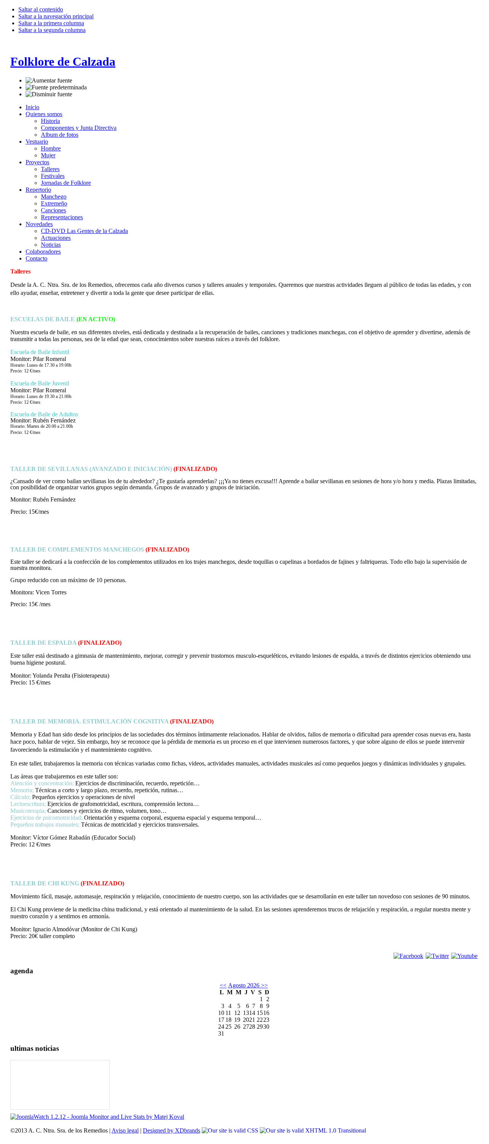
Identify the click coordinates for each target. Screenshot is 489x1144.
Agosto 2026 (243, 985)
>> (263, 985)
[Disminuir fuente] (49, 94)
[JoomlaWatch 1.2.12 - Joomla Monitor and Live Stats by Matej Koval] (97, 1116)
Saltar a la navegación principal (56, 16)
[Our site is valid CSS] (231, 1130)
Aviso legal (125, 1130)
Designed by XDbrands (171, 1130)
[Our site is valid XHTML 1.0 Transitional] (313, 1130)
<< (223, 985)
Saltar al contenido (40, 9)
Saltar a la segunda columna (52, 30)
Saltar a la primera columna (51, 23)
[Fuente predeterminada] (56, 87)
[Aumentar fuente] (49, 80)
